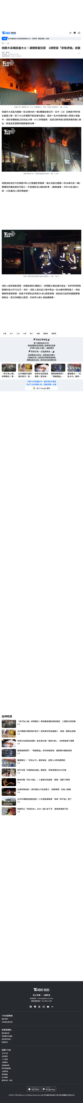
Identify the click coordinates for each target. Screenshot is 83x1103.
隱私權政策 (5, 1033)
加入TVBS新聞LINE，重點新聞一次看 (41, 384)
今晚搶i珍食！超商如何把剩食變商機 (41, 357)
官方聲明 (5, 1077)
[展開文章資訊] (79, 53)
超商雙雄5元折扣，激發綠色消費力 (41, 355)
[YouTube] (48, 1007)
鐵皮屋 (45, 333)
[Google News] (52, 1007)
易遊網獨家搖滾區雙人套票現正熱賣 (41, 345)
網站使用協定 (6, 1039)
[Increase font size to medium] (70, 33)
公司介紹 (5, 1053)
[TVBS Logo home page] (9, 33)
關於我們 (5, 1019)
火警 (4, 333)
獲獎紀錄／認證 (7, 1080)
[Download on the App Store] (34, 1089)
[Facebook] (31, 1007)
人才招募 (5, 1059)
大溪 (24, 333)
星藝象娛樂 (5, 1065)
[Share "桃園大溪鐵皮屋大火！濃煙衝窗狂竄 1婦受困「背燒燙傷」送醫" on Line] (75, 33)
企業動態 (5, 1056)
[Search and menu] (79, 33)
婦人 (31, 333)
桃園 (38, 333)
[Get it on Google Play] (49, 1089)
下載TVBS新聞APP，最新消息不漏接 (41, 381)
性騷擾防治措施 (7, 1036)
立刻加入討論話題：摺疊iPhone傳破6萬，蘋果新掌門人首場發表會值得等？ (34, 38)
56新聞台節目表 (7, 1022)
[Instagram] (44, 1007)
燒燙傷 (54, 333)
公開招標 (5, 1071)
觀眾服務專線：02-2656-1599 (41, 1001)
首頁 (3, 43)
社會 (8, 43)
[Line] (35, 1007)
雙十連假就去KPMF (41, 343)
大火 (11, 333)
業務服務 (5, 1074)
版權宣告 (5, 1042)
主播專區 (5, 1062)
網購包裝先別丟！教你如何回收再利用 (41, 360)
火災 (18, 333)
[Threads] (39, 1007)
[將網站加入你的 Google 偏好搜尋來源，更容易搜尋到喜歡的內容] (41, 388)
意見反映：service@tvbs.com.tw (41, 998)
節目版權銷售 (6, 1068)
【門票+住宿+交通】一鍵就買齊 (41, 348)
